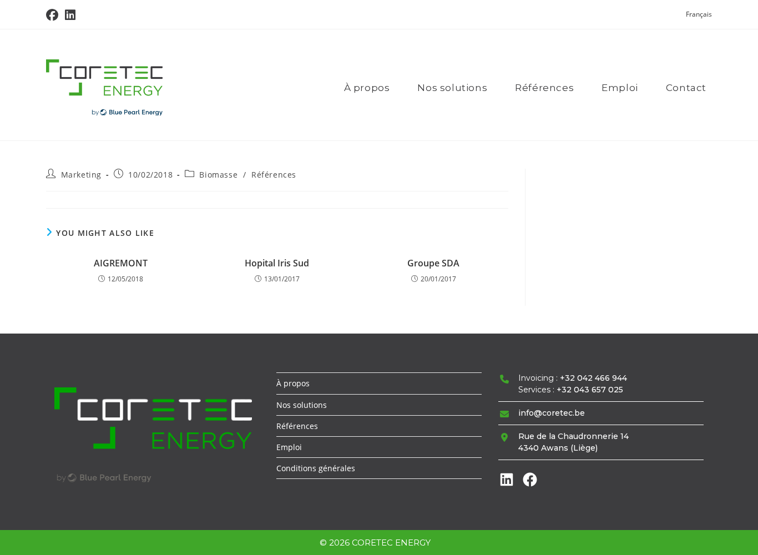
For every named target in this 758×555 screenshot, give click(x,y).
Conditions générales (315, 468)
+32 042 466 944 (593, 378)
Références (273, 174)
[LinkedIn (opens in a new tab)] (70, 15)
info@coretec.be (551, 413)
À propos (293, 383)
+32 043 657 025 (590, 390)
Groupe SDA (433, 263)
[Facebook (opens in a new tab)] (54, 15)
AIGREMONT (121, 263)
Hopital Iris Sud (277, 263)
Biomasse (218, 174)
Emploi (289, 447)
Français (699, 14)
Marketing (81, 174)
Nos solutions (301, 405)
